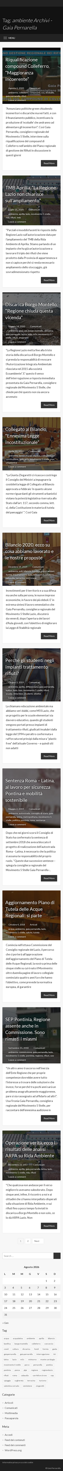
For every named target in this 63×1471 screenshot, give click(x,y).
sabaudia (10, 578)
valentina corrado (11, 1386)
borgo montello (35, 330)
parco (27, 1365)
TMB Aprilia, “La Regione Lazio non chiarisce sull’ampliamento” (30, 194)
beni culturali (25, 455)
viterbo (37, 693)
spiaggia (7, 1380)
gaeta (54, 1349)
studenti (28, 693)
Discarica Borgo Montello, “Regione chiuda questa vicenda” (31, 311)
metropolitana (30, 816)
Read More (49, 163)
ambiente (13, 92)
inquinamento (20, 574)
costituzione (12, 459)
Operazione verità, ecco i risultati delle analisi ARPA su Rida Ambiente (30, 1149)
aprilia (22, 214)
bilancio (36, 455)
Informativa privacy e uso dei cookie (17, 1462)
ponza (41, 574)
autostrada (24, 813)
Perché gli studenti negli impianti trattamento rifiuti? (29, 666)
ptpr (52, 459)
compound (35, 92)
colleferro (24, 92)
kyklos (9, 690)
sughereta (19, 1380)
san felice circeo (40, 1375)
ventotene (31, 578)
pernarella (37, 1365)
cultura (15, 1349)
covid (6, 1349)
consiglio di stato (39, 813)
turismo (42, 1380)
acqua (11, 929)
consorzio (48, 1343)
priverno (49, 574)
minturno (32, 1359)
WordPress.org (13, 1450)
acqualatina (18, 1338)
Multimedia (11, 1412)
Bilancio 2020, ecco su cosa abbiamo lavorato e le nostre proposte (29, 551)
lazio (28, 214)
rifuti (23, 96)
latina (24, 334)
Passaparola (11, 1418)
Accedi (8, 1434)
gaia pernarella (13, 96)
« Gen (5, 1322)
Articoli (33, 924)
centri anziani (47, 571)
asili (21, 571)
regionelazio (47, 1370)
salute (29, 932)
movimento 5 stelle (40, 214)
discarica (48, 330)
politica (16, 820)
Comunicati (34, 88)
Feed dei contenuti (15, 1439)
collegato (46, 455)
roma (32, 820)
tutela (36, 932)
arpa (21, 330)
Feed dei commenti (15, 1445)
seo (52, 1055)
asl (25, 330)
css (43, 92)
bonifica (36, 571)
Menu (12, 38)
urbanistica (11, 462)
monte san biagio (47, 1359)
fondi (36, 1349)
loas (20, 690)
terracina (20, 578)
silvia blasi (18, 693)
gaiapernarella (10, 1354)
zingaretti (23, 337)
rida (8, 217)
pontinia (25, 820)
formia (9, 574)
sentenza (40, 820)
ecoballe (50, 92)
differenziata (32, 686)
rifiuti (13, 217)
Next (37, 1241)
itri (54, 1354)
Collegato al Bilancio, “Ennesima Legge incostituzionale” (26, 435)
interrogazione (43, 1354)
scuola (9, 693)
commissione (25, 1052)
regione (39, 1055)
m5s (35, 334)
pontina (49, 1365)
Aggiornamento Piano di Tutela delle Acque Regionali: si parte (30, 909)
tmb (19, 217)
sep (52, 1375)
